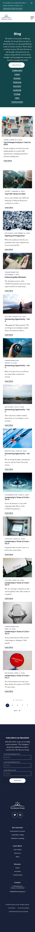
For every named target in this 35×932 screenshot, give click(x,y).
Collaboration (17, 70)
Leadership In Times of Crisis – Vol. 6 (17, 584)
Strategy (17, 94)
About (17, 857)
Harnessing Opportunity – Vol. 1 (17, 454)
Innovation (17, 86)
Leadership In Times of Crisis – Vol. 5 (17, 542)
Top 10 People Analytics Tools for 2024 (17, 143)
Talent (17, 98)
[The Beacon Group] (6, 18)
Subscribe (17, 780)
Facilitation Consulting (17, 838)
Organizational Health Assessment (12, 8)
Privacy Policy (11, 908)
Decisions (17, 78)
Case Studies (18, 849)
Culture (17, 74)
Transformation (17, 102)
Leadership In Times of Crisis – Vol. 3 (17, 677)
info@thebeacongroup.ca (17, 891)
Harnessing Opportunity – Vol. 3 (17, 366)
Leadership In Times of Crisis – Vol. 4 (17, 632)
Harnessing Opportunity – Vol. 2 (17, 410)
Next (16, 710)
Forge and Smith (24, 911)
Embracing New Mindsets (15, 277)
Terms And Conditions (23, 908)
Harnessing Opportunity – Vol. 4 (17, 320)
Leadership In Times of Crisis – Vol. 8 (17, 498)
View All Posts (16, 65)
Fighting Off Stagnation (15, 236)
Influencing (17, 82)
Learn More (8, 161)
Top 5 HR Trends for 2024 (15, 194)
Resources (17, 853)
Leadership (17, 90)
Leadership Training (17, 835)
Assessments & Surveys (17, 831)
